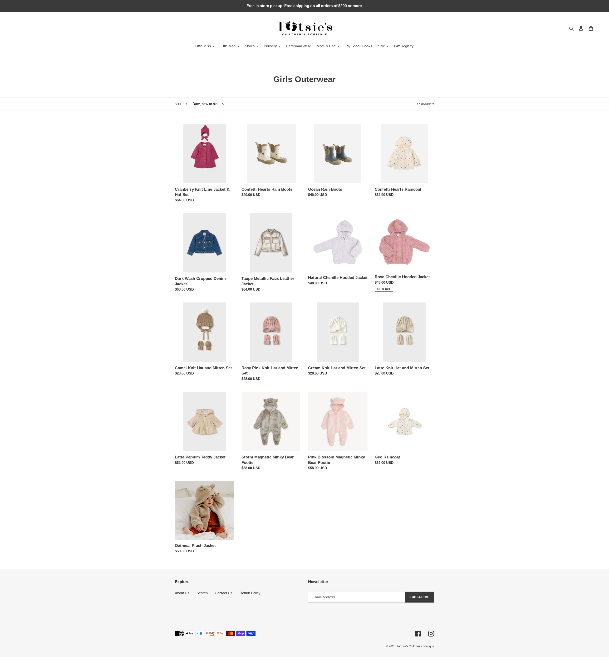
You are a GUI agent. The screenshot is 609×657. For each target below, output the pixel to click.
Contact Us (223, 593)
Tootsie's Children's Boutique (415, 646)
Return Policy (250, 593)
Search (202, 593)
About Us (182, 593)
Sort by (181, 104)
